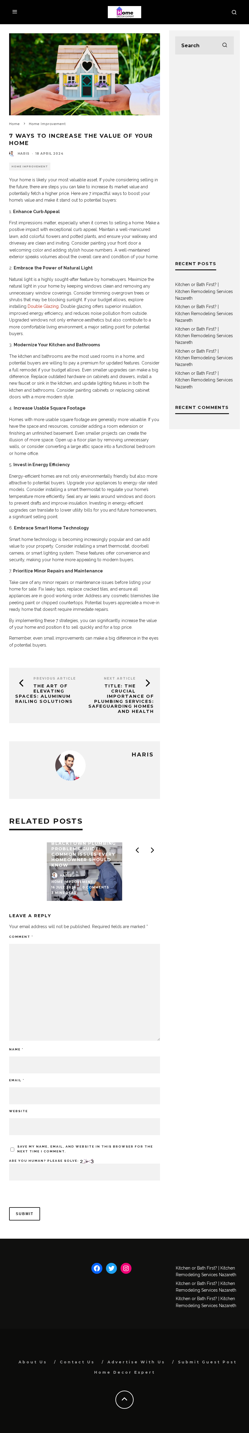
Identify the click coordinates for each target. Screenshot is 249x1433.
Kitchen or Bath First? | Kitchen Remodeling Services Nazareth (204, 291)
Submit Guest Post (207, 1362)
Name (16, 1049)
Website (18, 1111)
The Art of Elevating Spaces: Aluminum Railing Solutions (44, 693)
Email (16, 1080)
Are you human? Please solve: (44, 1160)
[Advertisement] (204, 157)
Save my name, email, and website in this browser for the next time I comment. (85, 1149)
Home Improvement (30, 166)
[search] (225, 45)
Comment (21, 936)
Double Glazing (43, 306)
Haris (23, 154)
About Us (33, 1362)
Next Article (120, 678)
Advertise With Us (136, 1362)
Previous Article (54, 678)
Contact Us (77, 1362)
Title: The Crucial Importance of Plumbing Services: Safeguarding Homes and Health (121, 698)
